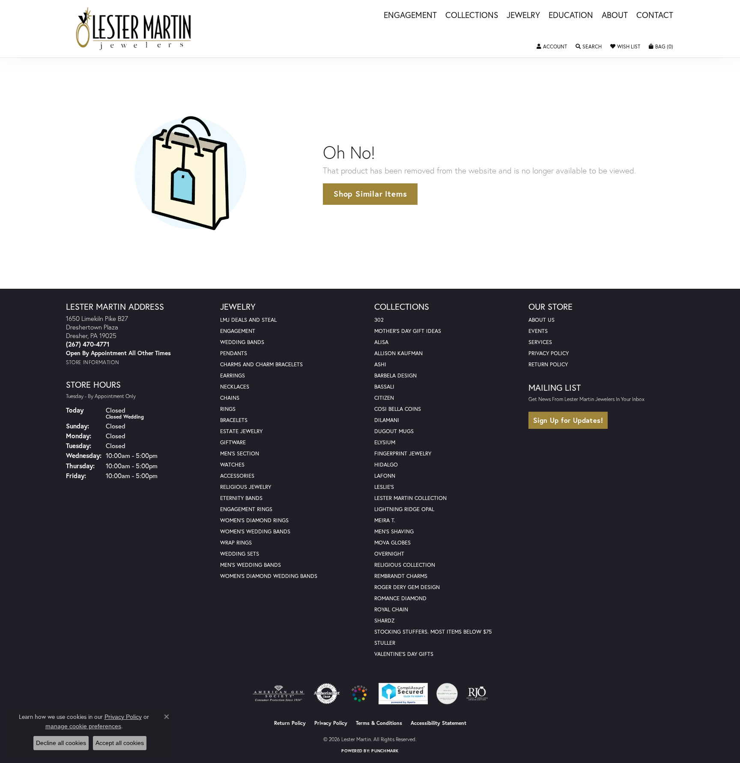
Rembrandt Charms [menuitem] (400, 576)
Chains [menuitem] (229, 397)
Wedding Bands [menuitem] (242, 342)
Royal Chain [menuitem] (391, 609)
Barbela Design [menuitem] (395, 375)
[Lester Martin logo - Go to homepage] (134, 28)
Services (540, 342)
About (615, 15)
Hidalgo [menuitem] (386, 464)
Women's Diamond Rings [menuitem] (254, 520)
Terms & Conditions (379, 723)
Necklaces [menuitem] (234, 386)
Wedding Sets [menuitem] (239, 553)
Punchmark (384, 751)
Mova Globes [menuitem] (392, 542)
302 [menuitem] (379, 319)
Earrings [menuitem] (232, 375)
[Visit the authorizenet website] (326, 693)
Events (538, 331)
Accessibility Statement (438, 723)
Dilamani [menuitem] (386, 420)
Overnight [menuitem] (389, 553)
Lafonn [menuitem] (384, 475)
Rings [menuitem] (228, 409)
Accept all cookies (119, 742)
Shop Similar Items (370, 194)
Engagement (410, 15)
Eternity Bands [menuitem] (241, 498)
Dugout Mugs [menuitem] (394, 431)
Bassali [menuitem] (384, 386)
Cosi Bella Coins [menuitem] (397, 409)
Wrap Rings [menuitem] (236, 542)
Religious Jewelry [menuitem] (245, 487)
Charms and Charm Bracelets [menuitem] (261, 364)
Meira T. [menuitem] (384, 520)
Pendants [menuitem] (233, 353)
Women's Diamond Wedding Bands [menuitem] (268, 576)
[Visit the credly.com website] (447, 693)
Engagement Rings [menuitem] (246, 509)
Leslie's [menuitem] (384, 487)
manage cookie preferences (83, 726)
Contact (654, 15)
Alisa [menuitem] (381, 342)
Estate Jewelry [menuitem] (241, 431)
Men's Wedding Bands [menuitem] (250, 565)
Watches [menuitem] (232, 464)
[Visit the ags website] (278, 693)
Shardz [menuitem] (384, 620)
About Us (541, 319)
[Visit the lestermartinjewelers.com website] (359, 693)
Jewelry (523, 15)
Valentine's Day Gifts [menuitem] (403, 654)
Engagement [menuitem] (237, 331)
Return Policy (548, 364)
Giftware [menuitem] (233, 442)
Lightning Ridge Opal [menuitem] (404, 509)
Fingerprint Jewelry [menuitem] (402, 453)
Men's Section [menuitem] (239, 453)
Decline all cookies (61, 742)
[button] (552, 46)
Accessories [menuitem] (237, 475)
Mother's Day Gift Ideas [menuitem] (407, 331)
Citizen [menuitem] (384, 397)
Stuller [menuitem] (384, 642)
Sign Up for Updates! (568, 420)
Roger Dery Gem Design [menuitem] (407, 587)
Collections (471, 15)
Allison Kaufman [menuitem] (398, 353)
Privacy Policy (548, 353)
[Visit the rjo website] (477, 693)
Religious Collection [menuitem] (404, 565)
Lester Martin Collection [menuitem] (410, 498)
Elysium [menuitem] (384, 442)
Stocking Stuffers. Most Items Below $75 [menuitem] (433, 631)
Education (571, 15)
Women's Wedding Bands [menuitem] (255, 531)
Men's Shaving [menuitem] (394, 531)
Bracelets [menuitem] (234, 420)
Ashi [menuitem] (380, 364)
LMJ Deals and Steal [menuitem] (248, 319)
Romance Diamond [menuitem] (400, 598)
